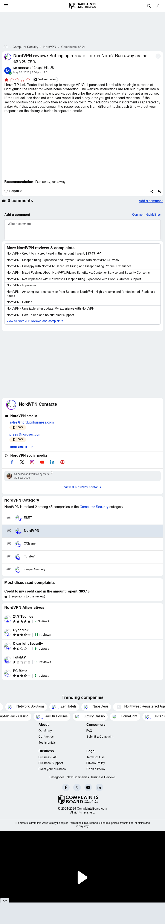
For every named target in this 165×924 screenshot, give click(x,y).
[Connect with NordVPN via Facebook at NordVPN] (11, 462)
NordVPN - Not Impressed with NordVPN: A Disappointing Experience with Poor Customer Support (74, 279)
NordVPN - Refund (19, 302)
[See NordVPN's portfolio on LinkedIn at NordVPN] (52, 462)
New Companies (78, 777)
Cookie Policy (95, 769)
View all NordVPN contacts (82, 487)
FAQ (89, 731)
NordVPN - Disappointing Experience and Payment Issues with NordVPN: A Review (63, 260)
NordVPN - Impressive (22, 285)
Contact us (46, 736)
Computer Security (94, 507)
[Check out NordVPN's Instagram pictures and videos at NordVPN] (32, 462)
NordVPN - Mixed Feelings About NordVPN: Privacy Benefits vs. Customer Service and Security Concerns (78, 273)
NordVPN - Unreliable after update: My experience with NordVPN (50, 308)
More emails (18, 446)
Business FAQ (47, 757)
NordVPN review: (30, 56)
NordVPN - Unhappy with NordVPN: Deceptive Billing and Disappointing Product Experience (69, 266)
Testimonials (47, 742)
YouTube (88, 787)
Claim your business (52, 769)
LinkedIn (99, 787)
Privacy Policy (95, 763)
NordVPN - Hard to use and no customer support (40, 315)
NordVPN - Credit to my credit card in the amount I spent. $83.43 (54, 253)
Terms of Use (95, 757)
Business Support (50, 763)
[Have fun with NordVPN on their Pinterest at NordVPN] (62, 462)
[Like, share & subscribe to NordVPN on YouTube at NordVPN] (42, 462)
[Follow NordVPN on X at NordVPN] (22, 462)
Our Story (45, 731)
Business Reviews (103, 777)
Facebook (66, 787)
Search (149, 6)
